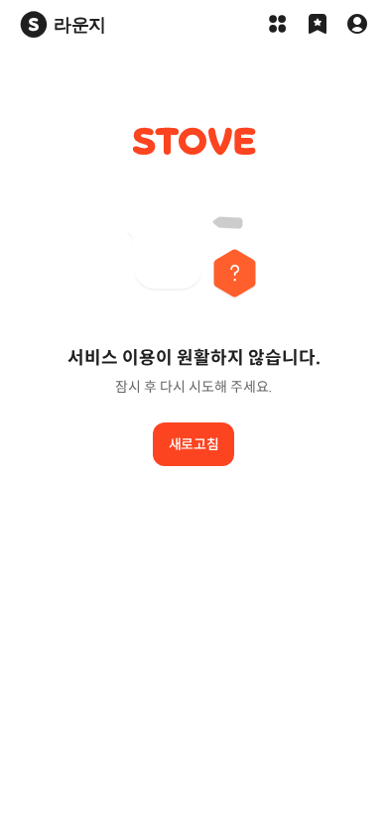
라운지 (80, 24)
